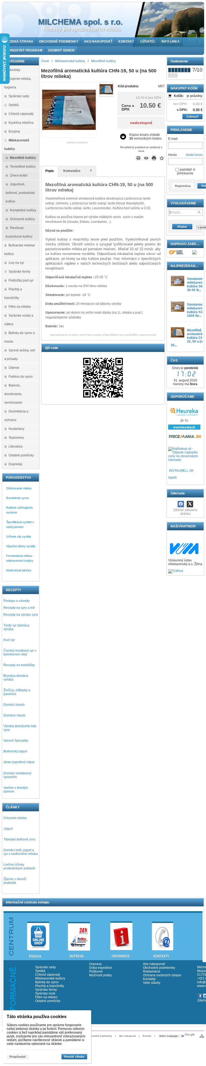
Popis (49, 171)
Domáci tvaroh (14, 705)
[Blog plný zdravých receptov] (168, 470)
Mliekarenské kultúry (50, 978)
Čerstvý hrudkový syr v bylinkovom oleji (19, 652)
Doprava (95, 964)
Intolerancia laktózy (18, 570)
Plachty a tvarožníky (49, 986)
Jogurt (8, 829)
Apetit (172, 477)
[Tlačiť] (154, 158)
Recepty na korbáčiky (19, 665)
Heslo (172, 155)
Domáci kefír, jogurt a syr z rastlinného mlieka (20, 852)
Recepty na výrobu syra (20, 615)
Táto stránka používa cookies (37, 1016)
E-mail (173, 139)
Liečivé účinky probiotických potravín (19, 866)
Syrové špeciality (15, 740)
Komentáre (71, 171)
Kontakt (147, 1036)
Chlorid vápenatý (47, 975)
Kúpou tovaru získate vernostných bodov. (145, 136)
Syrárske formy (46, 990)
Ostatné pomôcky (47, 1001)
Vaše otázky (151, 983)
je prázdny (195, 96)
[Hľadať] (199, 212)
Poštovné (96, 971)
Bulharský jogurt (15, 751)
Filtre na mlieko (46, 997)
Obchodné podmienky (159, 968)
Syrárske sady (45, 967)
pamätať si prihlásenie (186, 171)
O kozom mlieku (15, 818)
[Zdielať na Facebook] (181, 504)
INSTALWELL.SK (181, 470)
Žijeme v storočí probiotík (14, 881)
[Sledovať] (146, 158)
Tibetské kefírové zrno (19, 839)
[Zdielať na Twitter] (190, 504)
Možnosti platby (100, 975)
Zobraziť (192, 116)
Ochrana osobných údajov (162, 975)
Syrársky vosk (45, 993)
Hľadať (182, 226)
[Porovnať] (138, 158)
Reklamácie (151, 971)
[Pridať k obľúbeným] (162, 158)
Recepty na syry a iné (19, 608)
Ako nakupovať (154, 964)
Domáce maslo (14, 715)
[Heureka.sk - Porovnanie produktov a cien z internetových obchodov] (184, 428)
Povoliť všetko (74, 1056)
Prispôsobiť (17, 1056)
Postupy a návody (16, 601)
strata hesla (194, 155)
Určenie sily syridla (18, 536)
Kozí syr (9, 640)
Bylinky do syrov (47, 982)
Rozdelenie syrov (17, 498)
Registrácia (183, 185)
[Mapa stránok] (202, 1036)
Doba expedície (100, 968)
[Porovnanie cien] (185, 438)
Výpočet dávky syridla (20, 546)
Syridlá (40, 971)
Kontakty (149, 979)
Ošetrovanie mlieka (18, 488)
